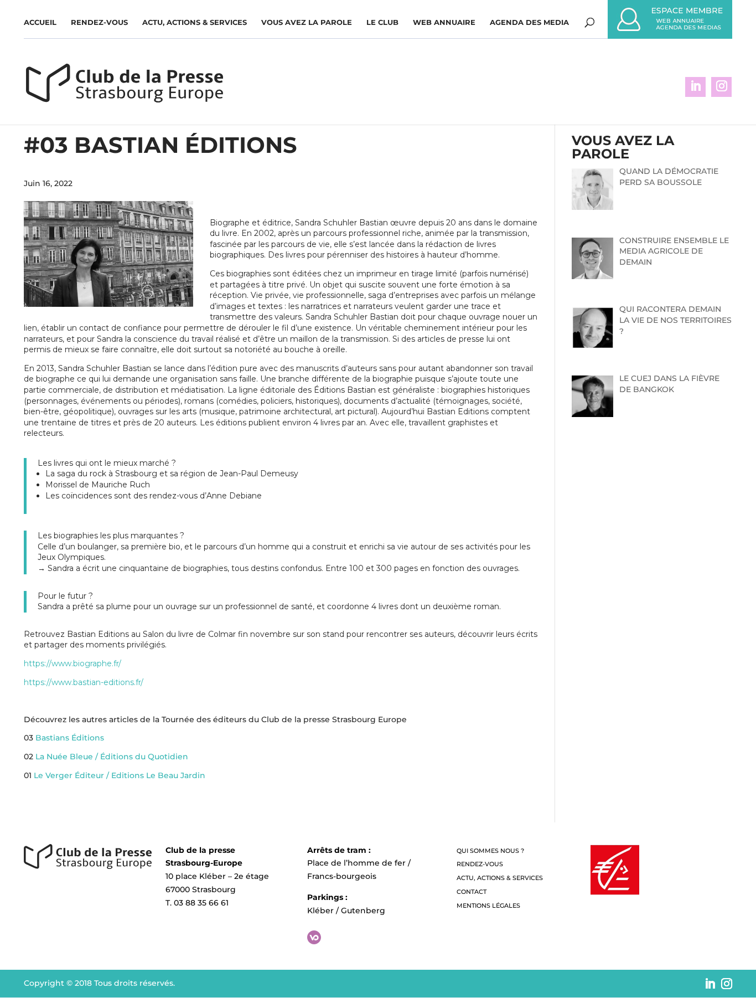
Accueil (40, 22)
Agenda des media (529, 22)
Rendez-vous (99, 22)
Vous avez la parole (306, 22)
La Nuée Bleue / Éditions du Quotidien (111, 757)
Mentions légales (488, 905)
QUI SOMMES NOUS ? (490, 851)
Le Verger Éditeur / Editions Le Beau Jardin (119, 775)
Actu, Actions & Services (194, 22)
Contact (471, 892)
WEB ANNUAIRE (444, 22)
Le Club (382, 22)
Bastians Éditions (69, 738)
